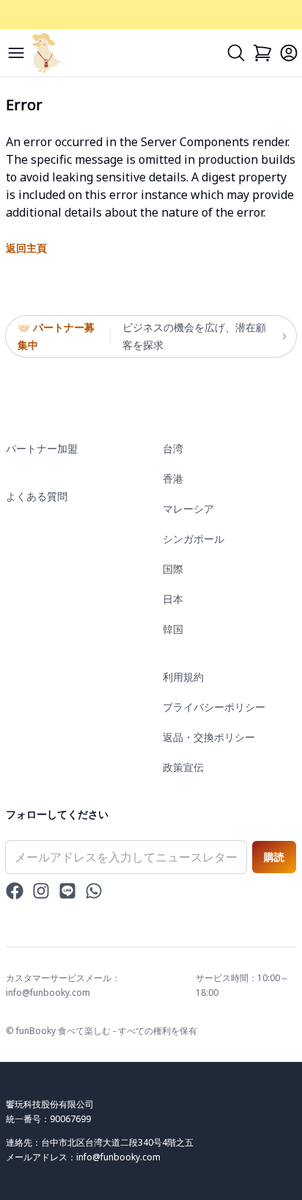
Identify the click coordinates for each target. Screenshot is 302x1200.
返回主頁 (26, 248)
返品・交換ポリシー (209, 737)
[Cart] (262, 53)
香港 (173, 478)
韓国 (173, 629)
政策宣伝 (183, 767)
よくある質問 (36, 496)
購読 (274, 857)
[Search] (236, 53)
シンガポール (193, 539)
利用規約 (183, 677)
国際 (173, 569)
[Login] (289, 53)
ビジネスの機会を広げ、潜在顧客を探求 (194, 336)
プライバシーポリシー (214, 707)
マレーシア (188, 509)
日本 (173, 599)
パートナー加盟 (42, 448)
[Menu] (16, 53)
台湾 (173, 448)
